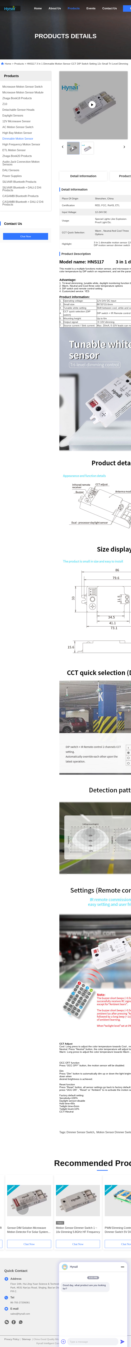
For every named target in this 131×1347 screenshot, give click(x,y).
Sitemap (26, 1339)
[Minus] (122, 1267)
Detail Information (83, 176)
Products (74, 8)
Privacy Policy (11, 1339)
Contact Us (109, 8)
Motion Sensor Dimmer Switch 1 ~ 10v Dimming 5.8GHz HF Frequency (78, 1229)
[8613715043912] (20, 1323)
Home (38, 8)
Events (91, 8)
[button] (22, 1208)
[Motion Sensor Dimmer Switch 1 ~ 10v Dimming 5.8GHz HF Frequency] (78, 1201)
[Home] (10, 8)
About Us (55, 8)
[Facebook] (13, 1323)
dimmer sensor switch (80, 1132)
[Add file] (63, 1341)
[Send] (122, 1341)
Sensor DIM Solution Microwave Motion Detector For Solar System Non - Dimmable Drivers (27, 1230)
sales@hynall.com (20, 1313)
